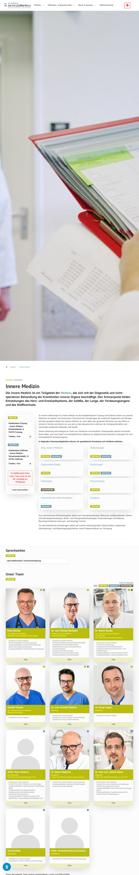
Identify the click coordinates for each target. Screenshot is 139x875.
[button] (7, 867)
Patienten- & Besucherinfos (60, 5)
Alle (95, 586)
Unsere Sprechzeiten (20, 490)
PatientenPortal (106, 5)
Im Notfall (127, 4)
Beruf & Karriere (85, 5)
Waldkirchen (126, 586)
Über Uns (23, 5)
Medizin (37, 5)
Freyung (103, 586)
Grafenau (114, 586)
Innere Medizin (24, 367)
